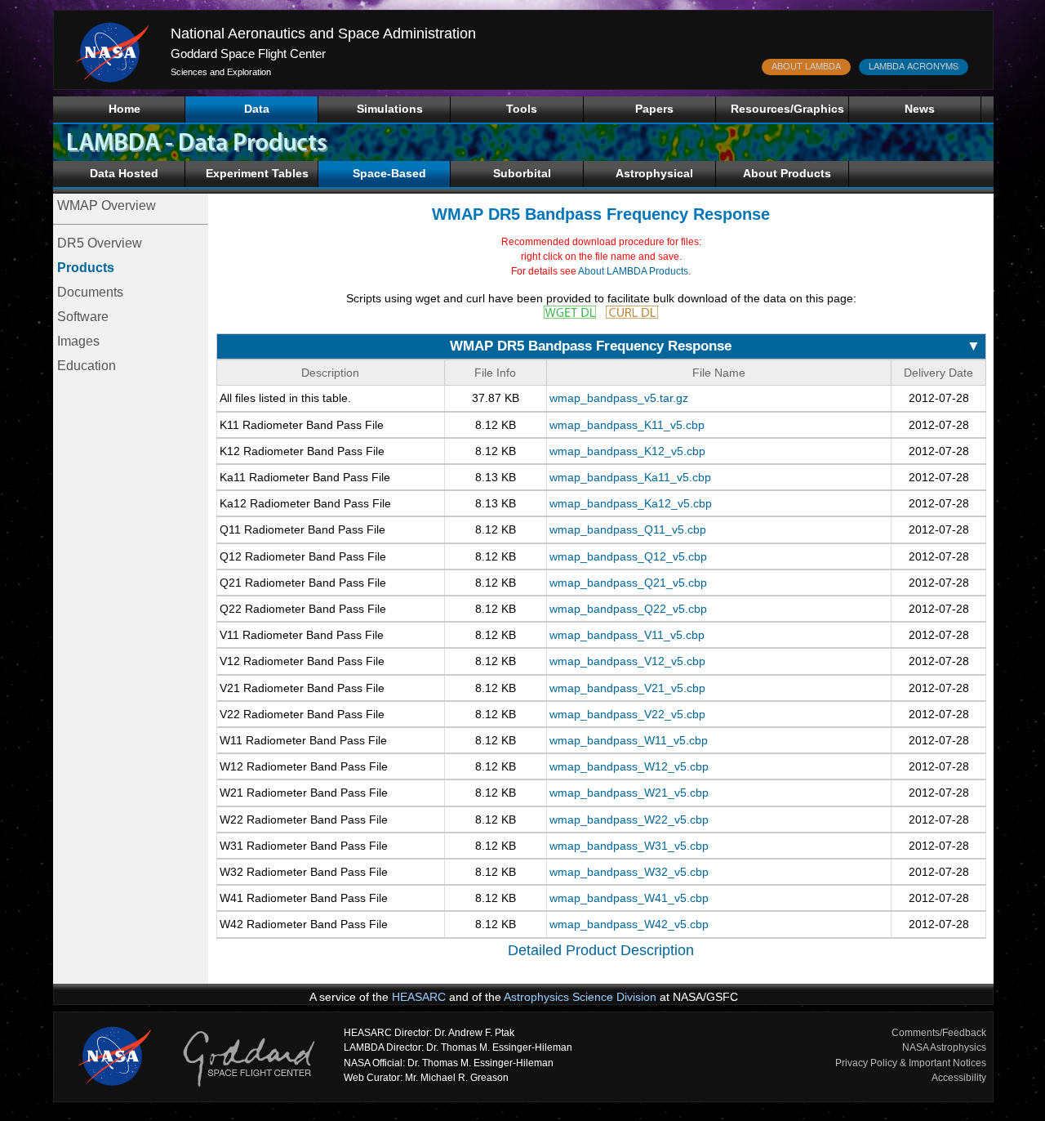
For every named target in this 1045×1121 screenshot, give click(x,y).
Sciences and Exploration (221, 72)
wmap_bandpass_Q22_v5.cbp (628, 608)
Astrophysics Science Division (580, 996)
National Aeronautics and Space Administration (323, 33)
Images (78, 341)
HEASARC (419, 996)
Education (86, 366)
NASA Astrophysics (944, 1047)
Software (83, 317)
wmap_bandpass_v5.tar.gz (618, 397)
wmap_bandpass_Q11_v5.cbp (627, 529)
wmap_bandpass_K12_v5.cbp (627, 451)
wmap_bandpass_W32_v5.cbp (629, 871)
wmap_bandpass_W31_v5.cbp (629, 845)
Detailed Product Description (601, 950)
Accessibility (959, 1077)
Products (85, 268)
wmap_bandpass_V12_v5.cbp (627, 661)
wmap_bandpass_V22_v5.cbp (627, 714)
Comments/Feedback (939, 1032)
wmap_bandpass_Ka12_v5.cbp (630, 503)
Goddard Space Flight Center (248, 53)
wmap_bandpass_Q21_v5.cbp (628, 582)
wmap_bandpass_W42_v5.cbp (629, 924)
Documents (90, 292)
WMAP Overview (106, 205)
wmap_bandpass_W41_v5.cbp (629, 897)
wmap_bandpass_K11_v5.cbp (627, 424)
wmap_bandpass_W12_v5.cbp (629, 766)
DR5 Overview (99, 243)
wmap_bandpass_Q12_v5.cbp (628, 556)
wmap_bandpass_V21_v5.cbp (627, 687)
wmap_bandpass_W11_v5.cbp (628, 740)
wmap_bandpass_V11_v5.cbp (627, 634)
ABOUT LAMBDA (806, 65)
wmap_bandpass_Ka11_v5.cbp (630, 477)
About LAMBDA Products (633, 271)
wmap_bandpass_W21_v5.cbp (629, 792)
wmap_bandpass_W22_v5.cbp (629, 819)
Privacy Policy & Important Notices (910, 1063)
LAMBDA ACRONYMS (913, 65)
